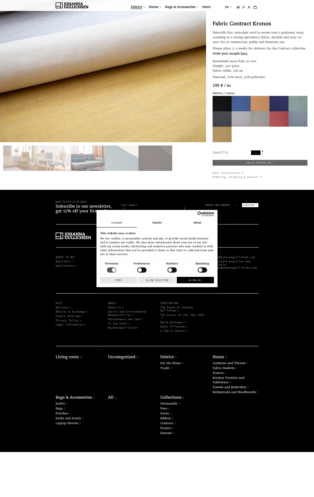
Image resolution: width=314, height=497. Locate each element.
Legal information (69, 324)
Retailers (63, 261)
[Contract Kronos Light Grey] (241, 119)
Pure (163, 408)
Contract (166, 423)
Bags (59, 408)
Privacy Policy (67, 320)
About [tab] (197, 222)
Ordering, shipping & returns (235, 177)
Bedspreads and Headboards (234, 392)
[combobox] (221, 205)
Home (153, 7)
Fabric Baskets (224, 368)
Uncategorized (121, 357)
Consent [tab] (116, 222)
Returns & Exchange (70, 311)
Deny (119, 280)
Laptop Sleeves (67, 423)
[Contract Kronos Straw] (222, 134)
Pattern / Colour (224, 93)
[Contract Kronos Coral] (260, 103)
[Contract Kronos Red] (279, 119)
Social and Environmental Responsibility (127, 313)
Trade (164, 368)
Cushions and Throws (229, 363)
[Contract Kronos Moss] (260, 119)
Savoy (164, 413)
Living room (67, 357)
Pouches (62, 413)
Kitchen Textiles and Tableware (228, 380)
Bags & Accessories (180, 7)
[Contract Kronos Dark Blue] (279, 103)
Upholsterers (65, 265)
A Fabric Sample (172, 331)
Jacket (60, 403)
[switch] (142, 270)
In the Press (118, 323)
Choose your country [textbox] (217, 205)
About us (114, 307)
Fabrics (136, 7)
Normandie (168, 403)
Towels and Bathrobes (229, 387)
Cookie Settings (68, 316)
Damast (166, 433)
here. (244, 53)
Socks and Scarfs (68, 418)
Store (206, 7)
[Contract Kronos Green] (297, 103)
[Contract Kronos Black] (222, 103)
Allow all (195, 280)
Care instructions (226, 173)
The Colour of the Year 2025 (182, 315)
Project (165, 428)
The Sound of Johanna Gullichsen (176, 309)
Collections (171, 398)
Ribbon (165, 418)
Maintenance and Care (124, 319)
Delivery (62, 307)
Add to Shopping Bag (258, 162)
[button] (222, 103)
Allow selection (157, 280)
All (110, 398)
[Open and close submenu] (144, 7)
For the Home (170, 363)
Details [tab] (157, 222)
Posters (218, 373)
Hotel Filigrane (172, 326)
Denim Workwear (171, 322)
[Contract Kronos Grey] (222, 119)
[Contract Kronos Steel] (297, 119)
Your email (129, 205)
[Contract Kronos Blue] (241, 103)
